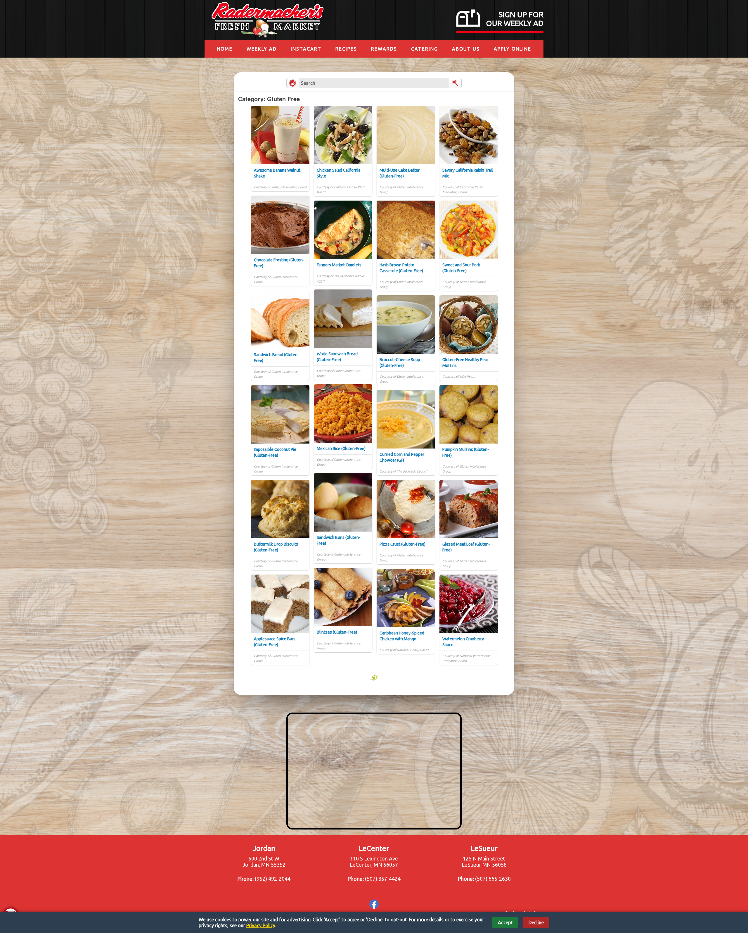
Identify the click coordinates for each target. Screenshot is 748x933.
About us (466, 48)
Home (225, 48)
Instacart (306, 48)
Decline (536, 922)
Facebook (374, 904)
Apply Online (512, 48)
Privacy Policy (260, 925)
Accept (505, 922)
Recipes (346, 48)
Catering (424, 48)
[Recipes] (292, 83)
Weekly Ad (262, 48)
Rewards (384, 48)
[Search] (455, 83)
